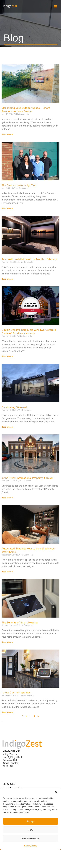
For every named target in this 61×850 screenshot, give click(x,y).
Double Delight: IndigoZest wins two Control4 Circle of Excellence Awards (29, 331)
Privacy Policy (30, 846)
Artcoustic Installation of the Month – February (29, 259)
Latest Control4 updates (16, 692)
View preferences (30, 838)
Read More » (7, 134)
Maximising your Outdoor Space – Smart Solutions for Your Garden (26, 109)
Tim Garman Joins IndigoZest (19, 185)
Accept (30, 821)
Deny (30, 830)
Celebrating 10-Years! (14, 407)
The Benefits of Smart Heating (20, 622)
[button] (56, 792)
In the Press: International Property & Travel (27, 477)
